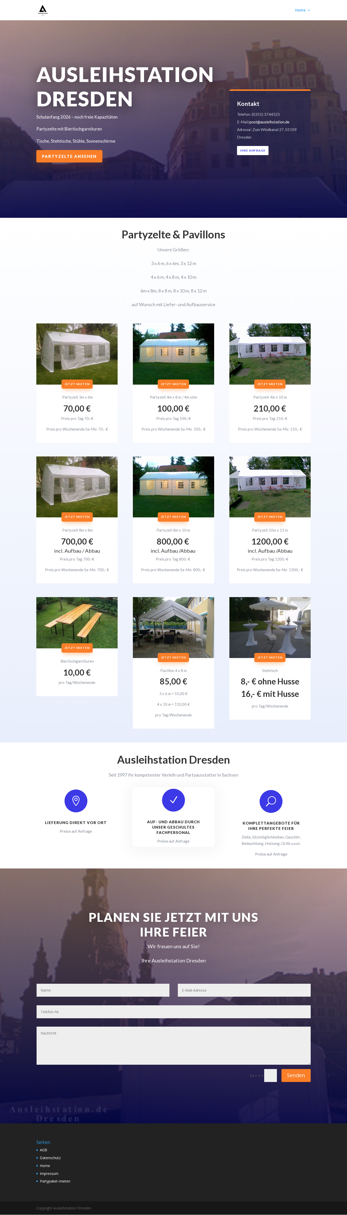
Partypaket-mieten (55, 1181)
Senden (296, 1075)
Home (300, 10)
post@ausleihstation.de (269, 122)
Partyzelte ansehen (69, 156)
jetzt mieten (77, 384)
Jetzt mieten (173, 384)
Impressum (49, 1173)
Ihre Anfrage (252, 150)
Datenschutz (50, 1157)
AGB (43, 1149)
